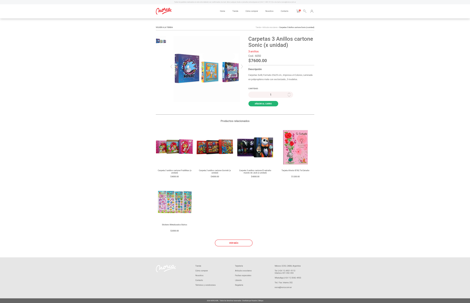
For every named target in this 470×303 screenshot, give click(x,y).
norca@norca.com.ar (283, 287)
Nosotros (269, 11)
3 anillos (253, 51)
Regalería (239, 285)
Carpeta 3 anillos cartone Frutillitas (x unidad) (174, 171)
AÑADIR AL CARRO (263, 104)
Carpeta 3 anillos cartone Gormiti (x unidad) (215, 171)
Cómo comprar (252, 11)
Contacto (284, 11)
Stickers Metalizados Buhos (174, 225)
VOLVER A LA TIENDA (164, 27)
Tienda (235, 11)
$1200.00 (295, 176)
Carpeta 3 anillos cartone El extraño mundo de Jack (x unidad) (255, 171)
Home (222, 11)
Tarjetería (239, 266)
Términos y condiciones (205, 285)
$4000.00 (174, 176)
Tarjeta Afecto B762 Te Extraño (295, 170)
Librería (238, 280)
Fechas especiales (243, 275)
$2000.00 (174, 231)
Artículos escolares (270, 27)
